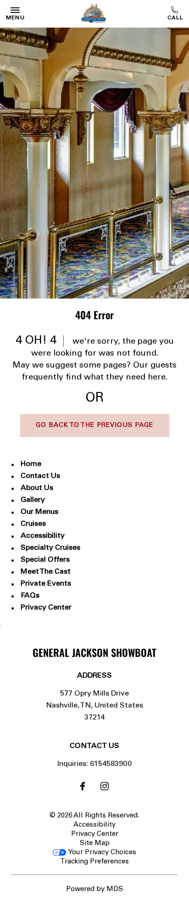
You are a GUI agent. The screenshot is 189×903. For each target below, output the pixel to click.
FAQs (30, 595)
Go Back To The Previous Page (94, 425)
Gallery (33, 500)
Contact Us (40, 476)
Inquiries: (72, 764)
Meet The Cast (46, 571)
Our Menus (39, 512)
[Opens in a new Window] (82, 788)
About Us (37, 488)
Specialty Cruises (50, 548)
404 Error (94, 314)
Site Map (95, 843)
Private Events (46, 583)
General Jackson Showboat (94, 652)
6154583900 (175, 13)
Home (31, 464)
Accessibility (43, 536)
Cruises (33, 524)
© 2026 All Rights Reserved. (94, 815)
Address (94, 675)
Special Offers (45, 560)
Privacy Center (46, 607)
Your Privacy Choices (101, 852)
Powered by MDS (94, 889)
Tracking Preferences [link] (94, 861)
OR (94, 398)
